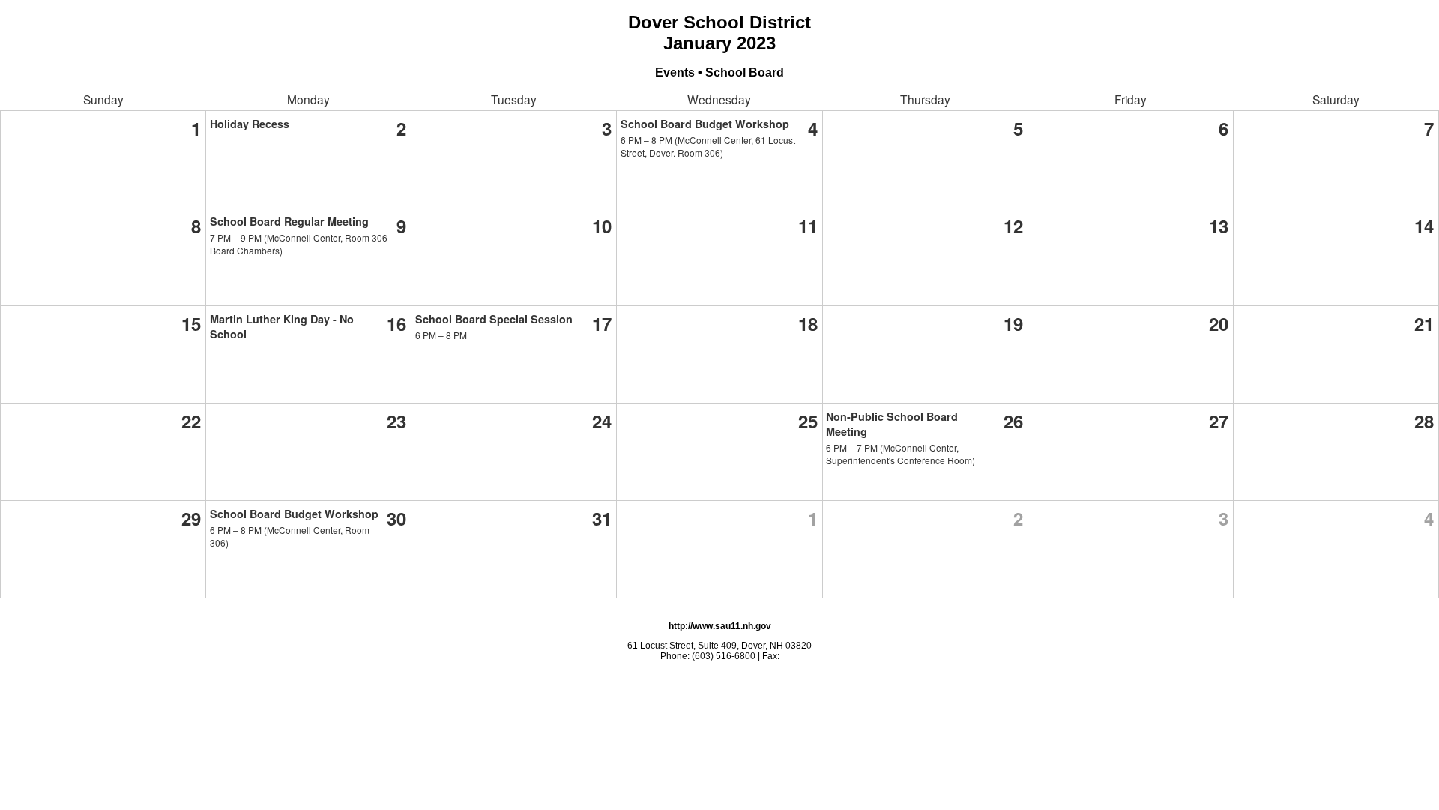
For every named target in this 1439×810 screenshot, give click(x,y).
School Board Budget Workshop (705, 123)
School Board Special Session (494, 318)
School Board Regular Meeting (289, 221)
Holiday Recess (249, 123)
